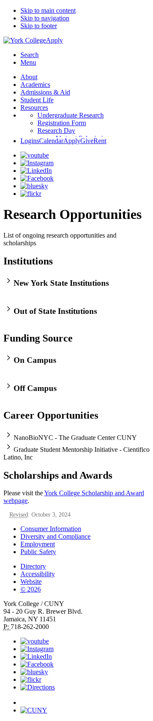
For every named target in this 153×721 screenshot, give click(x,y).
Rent (100, 140)
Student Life (37, 99)
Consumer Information (50, 528)
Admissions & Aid (45, 92)
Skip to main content (48, 10)
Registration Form (61, 122)
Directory (33, 566)
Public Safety (38, 551)
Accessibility (37, 573)
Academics (35, 84)
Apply (54, 40)
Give (87, 140)
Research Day (56, 130)
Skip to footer (38, 25)
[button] (76, 282)
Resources (34, 107)
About (28, 76)
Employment (37, 544)
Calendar (51, 140)
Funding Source (38, 338)
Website (31, 581)
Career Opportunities (50, 415)
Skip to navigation (44, 18)
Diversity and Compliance (55, 536)
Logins (29, 140)
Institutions (28, 261)
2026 (30, 589)
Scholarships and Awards (57, 475)
